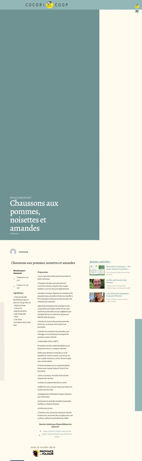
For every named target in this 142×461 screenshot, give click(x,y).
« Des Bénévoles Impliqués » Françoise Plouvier (118, 294)
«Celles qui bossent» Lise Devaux (116, 281)
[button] (137, 11)
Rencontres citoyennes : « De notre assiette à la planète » (118, 267)
